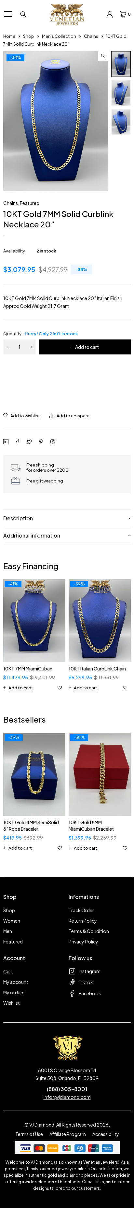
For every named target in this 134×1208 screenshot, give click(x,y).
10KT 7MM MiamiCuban (27, 668)
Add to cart (87, 347)
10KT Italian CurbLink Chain (97, 668)
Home (9, 36)
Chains (91, 36)
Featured (29, 203)
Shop (28, 36)
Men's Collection (59, 36)
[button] (103, 56)
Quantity (40, 333)
